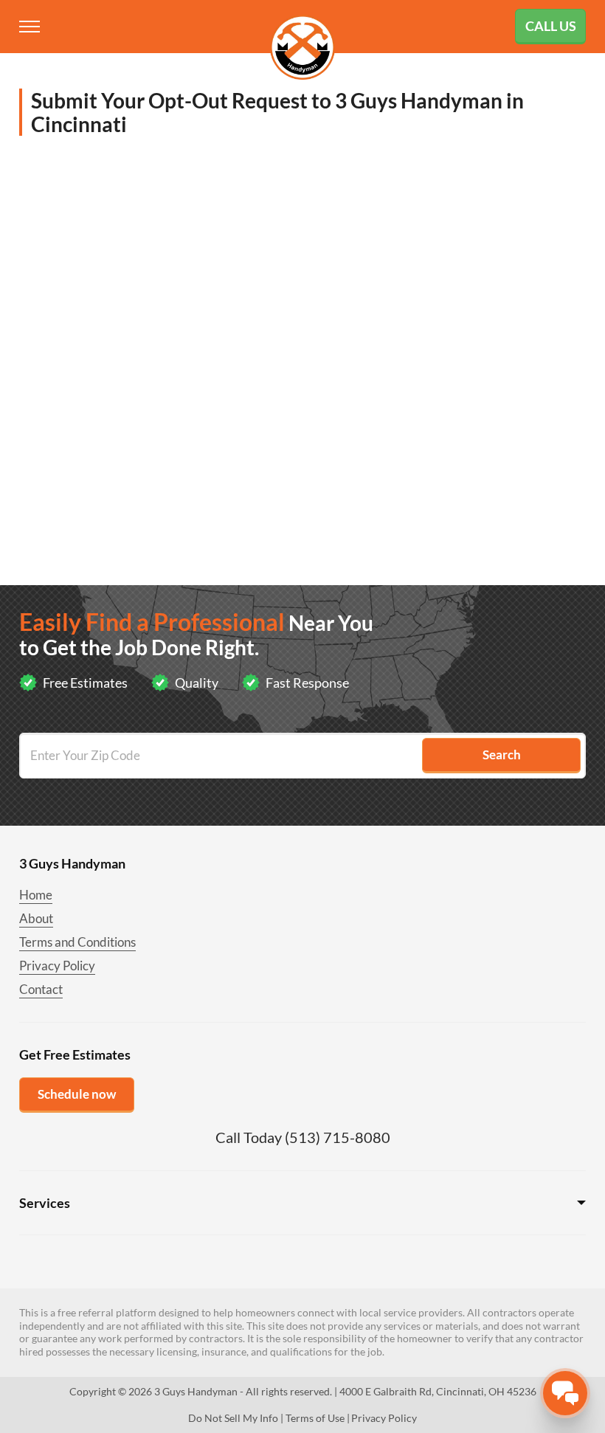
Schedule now (77, 1094)
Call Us (550, 26)
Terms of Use (315, 1418)
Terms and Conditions (77, 942)
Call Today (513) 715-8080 (302, 1137)
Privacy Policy (57, 965)
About (36, 918)
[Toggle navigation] (31, 26)
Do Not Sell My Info (233, 1418)
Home (35, 894)
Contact (41, 989)
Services (44, 1203)
